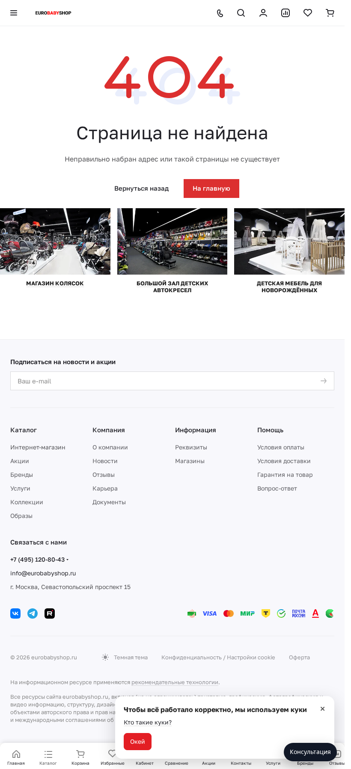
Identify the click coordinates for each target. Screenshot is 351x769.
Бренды (21, 474)
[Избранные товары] (307, 13)
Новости (105, 460)
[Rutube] (50, 613)
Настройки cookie (251, 657)
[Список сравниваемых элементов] (285, 13)
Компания (108, 430)
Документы (109, 502)
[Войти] (263, 13)
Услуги (20, 488)
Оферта (299, 657)
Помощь (270, 430)
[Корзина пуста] (330, 13)
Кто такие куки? (148, 722)
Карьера (105, 488)
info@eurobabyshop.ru (43, 573)
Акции (19, 460)
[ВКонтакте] (15, 613)
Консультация (310, 752)
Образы (21, 515)
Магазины (190, 460)
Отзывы (103, 474)
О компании (110, 447)
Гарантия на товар (285, 474)
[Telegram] (32, 613)
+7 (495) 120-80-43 (37, 559)
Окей (137, 741)
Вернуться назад (141, 188)
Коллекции (26, 502)
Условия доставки (284, 460)
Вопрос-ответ (277, 488)
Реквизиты (191, 447)
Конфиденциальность (191, 657)
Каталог (23, 430)
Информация (195, 430)
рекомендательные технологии (174, 682)
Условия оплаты (280, 447)
